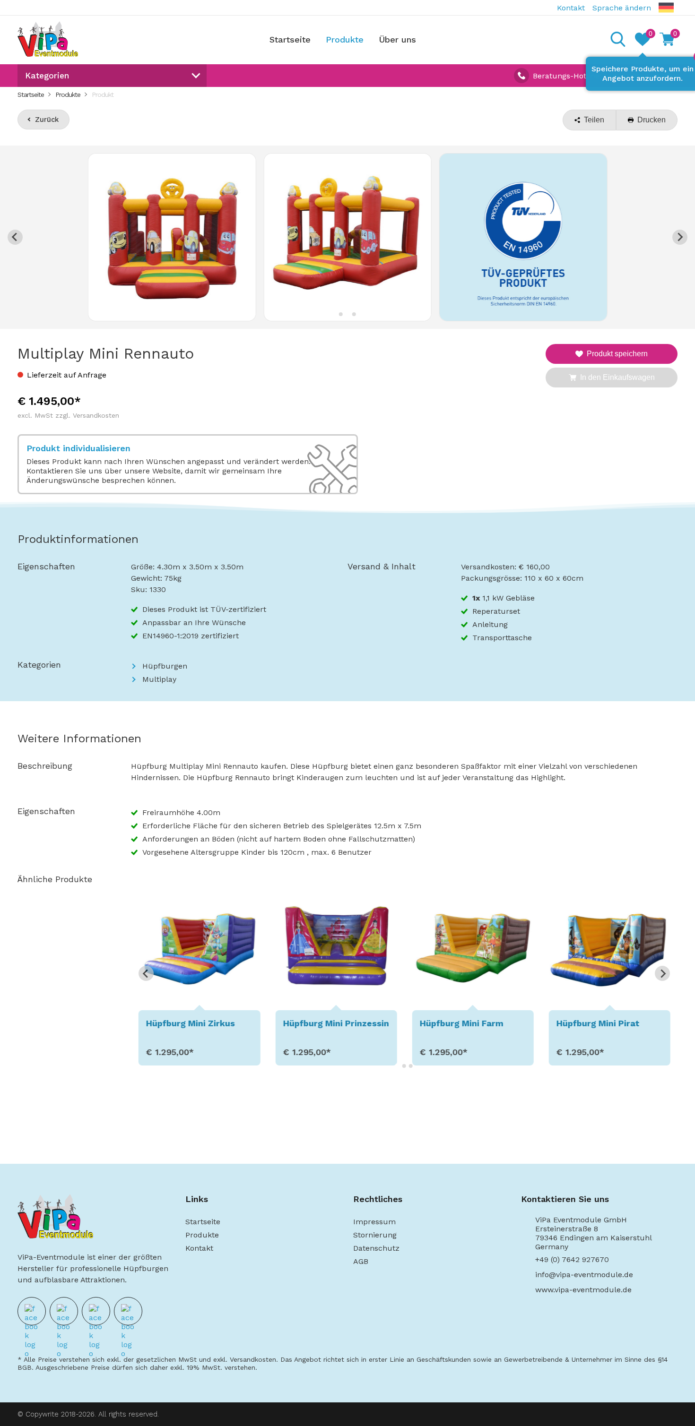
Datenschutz (376, 1248)
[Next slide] (679, 237)
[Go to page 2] (404, 1066)
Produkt (102, 94)
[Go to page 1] (397, 1065)
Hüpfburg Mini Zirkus (190, 1023)
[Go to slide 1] (341, 314)
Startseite (290, 39)
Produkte (345, 39)
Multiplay (159, 679)
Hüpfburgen (164, 665)
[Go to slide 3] (354, 314)
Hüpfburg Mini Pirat (598, 1023)
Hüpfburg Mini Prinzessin (336, 1023)
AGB (360, 1261)
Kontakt (571, 7)
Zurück (47, 119)
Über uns (397, 39)
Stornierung (375, 1234)
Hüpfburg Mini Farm (461, 1023)
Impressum (374, 1221)
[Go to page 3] (411, 1066)
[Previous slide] (15, 237)
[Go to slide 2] (347, 314)
